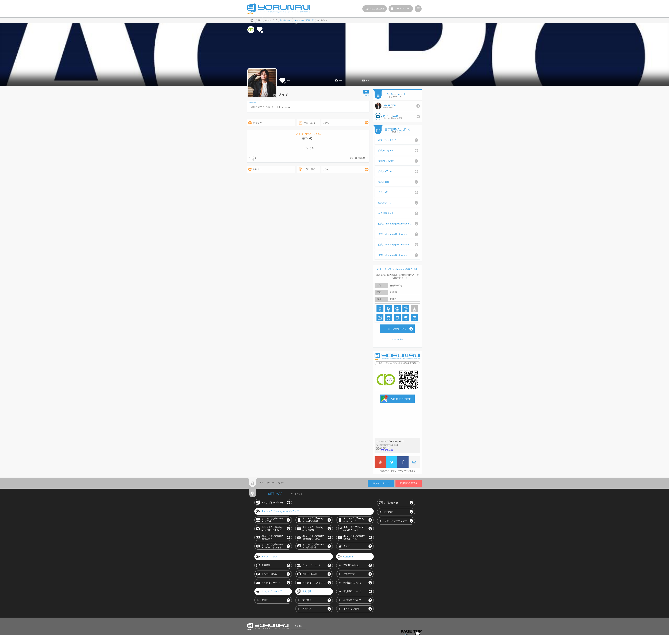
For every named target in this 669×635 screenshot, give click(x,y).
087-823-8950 (387, 450)
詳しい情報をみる (397, 328)
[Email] (414, 462)
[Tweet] (391, 462)
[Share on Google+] (380, 462)
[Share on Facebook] (403, 462)
